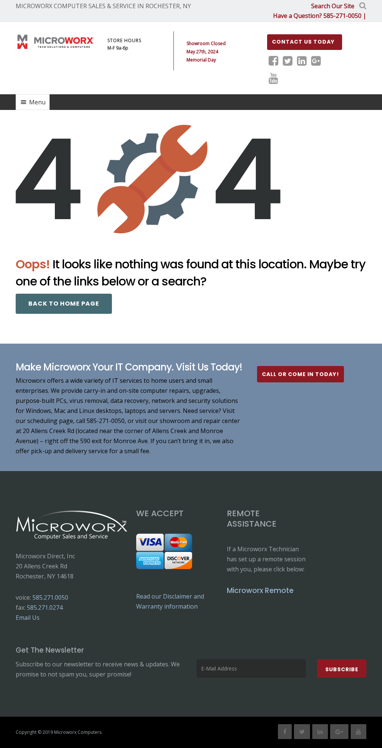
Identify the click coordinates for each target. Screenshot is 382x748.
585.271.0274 (45, 607)
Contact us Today (303, 41)
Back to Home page (63, 303)
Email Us (28, 617)
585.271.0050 (50, 597)
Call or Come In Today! (300, 374)
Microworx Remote (260, 591)
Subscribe (341, 669)
